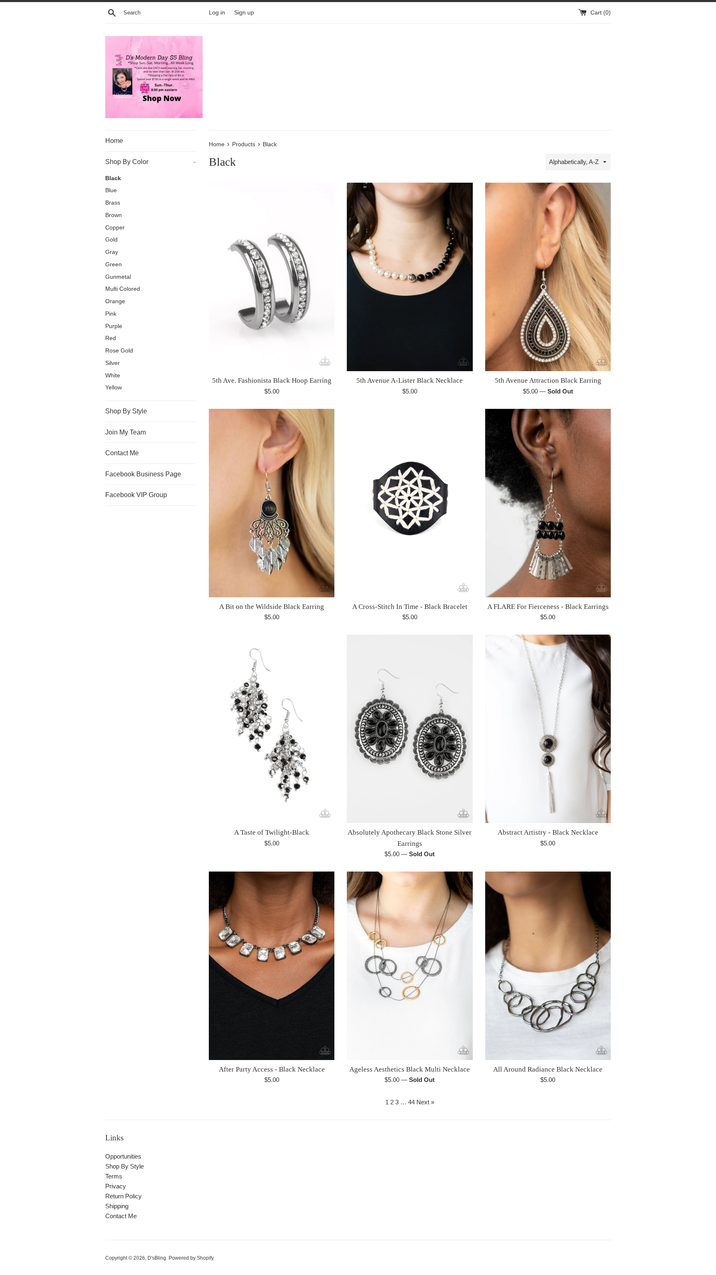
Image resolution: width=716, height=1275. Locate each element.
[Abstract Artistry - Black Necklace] (548, 729)
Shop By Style (126, 411)
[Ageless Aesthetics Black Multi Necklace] (409, 966)
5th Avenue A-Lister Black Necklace (409, 380)
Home (114, 140)
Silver (112, 363)
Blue (111, 190)
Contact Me (122, 452)
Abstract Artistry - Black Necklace (548, 832)
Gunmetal (118, 277)
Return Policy (123, 1196)
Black (113, 178)
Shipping (116, 1206)
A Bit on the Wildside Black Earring (271, 607)
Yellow (113, 387)
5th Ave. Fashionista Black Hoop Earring (271, 380)
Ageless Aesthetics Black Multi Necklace (409, 1069)
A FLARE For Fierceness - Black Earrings (548, 607)
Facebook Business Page (143, 474)
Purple (113, 326)
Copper (115, 228)
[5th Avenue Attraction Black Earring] (548, 277)
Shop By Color (150, 161)
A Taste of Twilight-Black (271, 832)
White (112, 375)
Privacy (115, 1186)
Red (110, 338)
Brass (112, 203)
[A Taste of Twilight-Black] (271, 729)
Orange (115, 301)
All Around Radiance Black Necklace (547, 1069)
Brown (113, 215)
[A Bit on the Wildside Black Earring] (271, 503)
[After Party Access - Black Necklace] (271, 966)
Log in (217, 13)
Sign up (244, 13)
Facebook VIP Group (136, 494)
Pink (110, 314)
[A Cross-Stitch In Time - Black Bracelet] (409, 503)
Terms (113, 1176)
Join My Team (125, 432)
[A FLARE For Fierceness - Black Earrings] (548, 503)
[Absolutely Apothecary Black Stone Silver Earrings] (409, 729)
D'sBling (157, 1258)
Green (113, 264)
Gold (111, 240)
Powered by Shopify (191, 1258)
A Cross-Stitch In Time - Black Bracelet (409, 607)
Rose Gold (119, 351)
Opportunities (123, 1156)
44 (411, 1102)
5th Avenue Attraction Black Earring (548, 380)
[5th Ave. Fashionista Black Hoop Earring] (271, 277)
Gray (111, 252)
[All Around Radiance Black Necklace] (548, 966)
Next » (425, 1102)
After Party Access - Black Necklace (272, 1069)
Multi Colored (122, 289)
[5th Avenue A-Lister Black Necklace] (409, 277)
